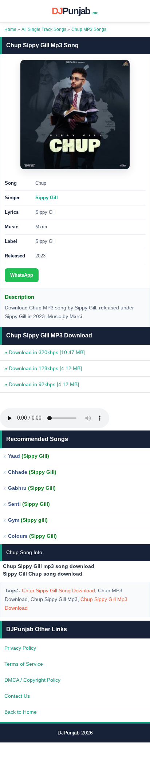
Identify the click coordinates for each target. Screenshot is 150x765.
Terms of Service (23, 664)
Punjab (75, 10)
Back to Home (20, 712)
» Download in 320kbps (44, 352)
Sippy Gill (46, 197)
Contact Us (17, 696)
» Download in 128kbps (43, 368)
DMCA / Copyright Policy (32, 680)
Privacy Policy (20, 648)
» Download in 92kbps (41, 384)
